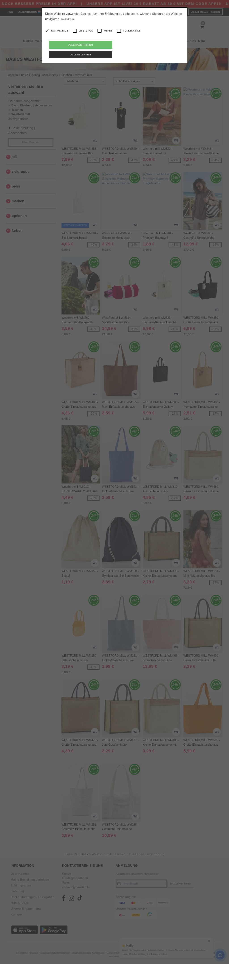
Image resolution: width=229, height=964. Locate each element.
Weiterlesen (67, 19)
